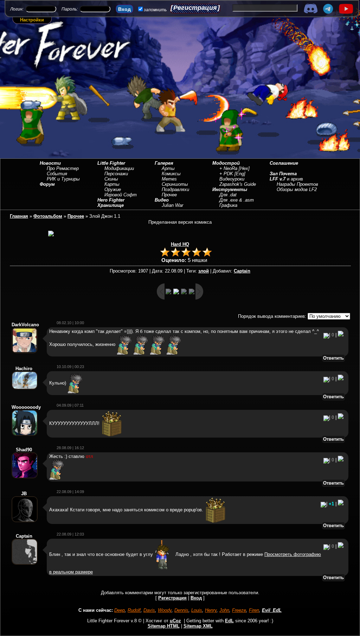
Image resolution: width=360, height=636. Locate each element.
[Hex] (244, 168)
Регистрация (195, 7)
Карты (112, 184)
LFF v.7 (277, 179)
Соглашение (284, 163)
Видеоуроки (231, 179)
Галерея (164, 163)
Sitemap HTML (164, 626)
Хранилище (110, 205)
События (57, 173)
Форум (47, 184)
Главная (19, 216)
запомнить (155, 9)
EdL (229, 620)
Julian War (172, 205)
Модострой (226, 163)
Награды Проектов (297, 184)
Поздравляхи (175, 189)
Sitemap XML (198, 626)
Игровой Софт (120, 194)
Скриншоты (175, 184)
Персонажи (116, 173)
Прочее (169, 194)
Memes (169, 179)
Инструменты (229, 189)
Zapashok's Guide (237, 184)
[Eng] (239, 173)
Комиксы (171, 173)
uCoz (175, 620)
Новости (50, 163)
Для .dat (228, 194)
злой (203, 271)
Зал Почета (283, 173)
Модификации (119, 168)
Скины (111, 179)
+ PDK (226, 173)
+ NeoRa (228, 168)
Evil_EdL (272, 610)
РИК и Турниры (63, 179)
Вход (196, 598)
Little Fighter (111, 163)
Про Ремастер (63, 168)
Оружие (112, 189)
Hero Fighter (110, 200)
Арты (168, 168)
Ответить (333, 358)
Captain (242, 271)
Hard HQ (180, 244)
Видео (162, 200)
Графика (228, 205)
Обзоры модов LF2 (297, 189)
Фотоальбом (47, 216)
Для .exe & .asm (236, 200)
